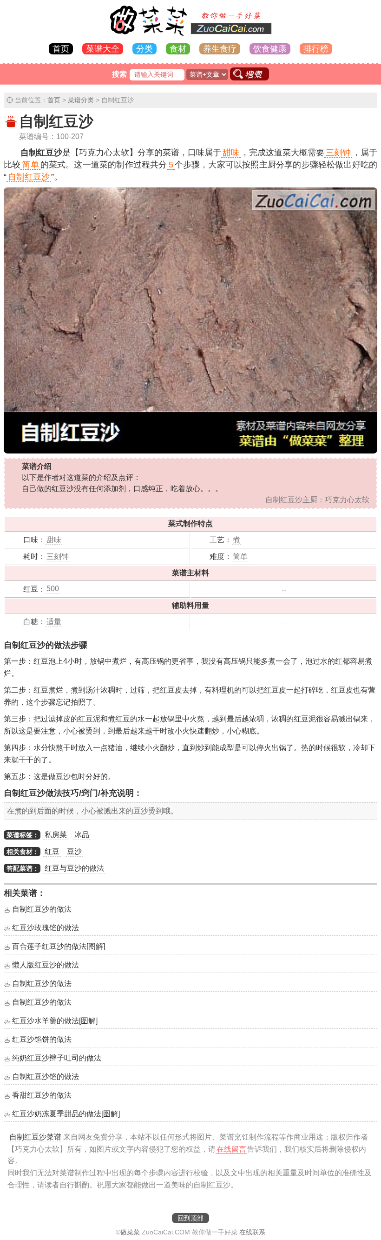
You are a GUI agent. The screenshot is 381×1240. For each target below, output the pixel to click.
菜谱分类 (81, 100)
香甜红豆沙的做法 (42, 1095)
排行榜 (315, 48)
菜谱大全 (102, 48)
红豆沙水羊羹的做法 (55, 1021)
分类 (144, 48)
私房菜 (56, 835)
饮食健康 (270, 48)
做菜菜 (130, 1232)
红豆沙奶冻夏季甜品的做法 (66, 1114)
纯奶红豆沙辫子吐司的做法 (56, 1058)
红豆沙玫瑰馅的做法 (45, 928)
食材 (178, 48)
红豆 (52, 851)
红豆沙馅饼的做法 (42, 1039)
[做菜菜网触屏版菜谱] (190, 36)
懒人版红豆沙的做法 (45, 965)
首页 (61, 48)
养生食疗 (219, 48)
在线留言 (231, 1149)
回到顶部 (190, 1218)
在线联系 (252, 1232)
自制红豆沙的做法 (42, 909)
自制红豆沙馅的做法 (45, 1076)
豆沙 (74, 851)
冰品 (81, 835)
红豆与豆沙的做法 (74, 868)
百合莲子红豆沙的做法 (58, 946)
